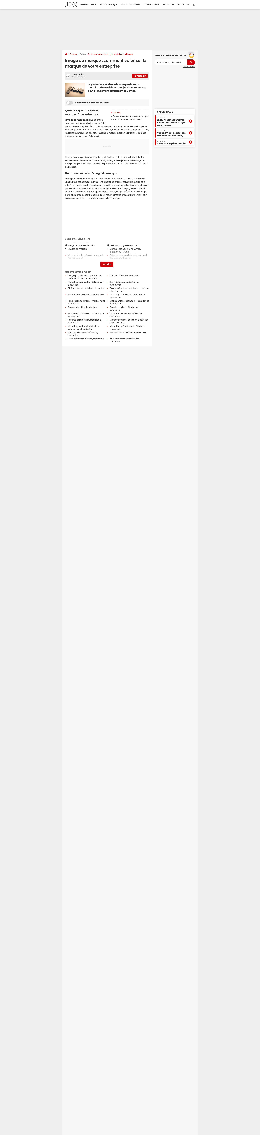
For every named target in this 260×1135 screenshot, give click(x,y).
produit (97, 126)
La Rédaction (78, 74)
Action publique (108, 5)
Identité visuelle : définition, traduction (128, 332)
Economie (168, 5)
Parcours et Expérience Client (171, 142)
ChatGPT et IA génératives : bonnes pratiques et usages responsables (171, 121)
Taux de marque (118, 261)
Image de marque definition (81, 245)
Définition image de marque (123, 245)
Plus (179, 5)
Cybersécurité (151, 5)
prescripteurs (96, 192)
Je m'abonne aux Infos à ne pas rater (91, 103)
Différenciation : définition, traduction (86, 288)
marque (80, 157)
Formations (165, 112)
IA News (84, 5)
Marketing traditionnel (123, 54)
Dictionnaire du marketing (99, 54)
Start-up (135, 5)
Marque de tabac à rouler (80, 255)
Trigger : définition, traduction (82, 307)
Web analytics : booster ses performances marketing (170, 133)
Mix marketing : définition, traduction (86, 339)
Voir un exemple (189, 67)
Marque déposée (76, 261)
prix (146, 130)
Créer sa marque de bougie (123, 255)
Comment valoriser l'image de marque (126, 119)
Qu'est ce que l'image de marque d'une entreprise (130, 116)
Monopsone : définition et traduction (86, 294)
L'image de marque (77, 249)
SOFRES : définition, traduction (124, 275)
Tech (93, 5)
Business (73, 54)
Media (124, 5)
